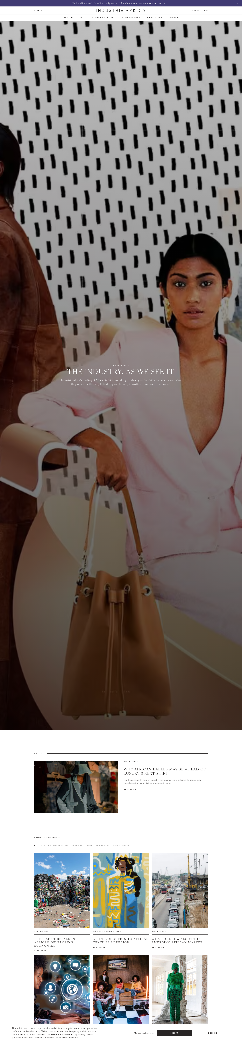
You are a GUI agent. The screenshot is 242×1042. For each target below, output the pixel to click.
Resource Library (103, 18)
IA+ (81, 18)
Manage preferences (143, 1033)
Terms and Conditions (62, 1034)
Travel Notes (121, 845)
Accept (174, 1033)
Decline (212, 1033)
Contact (174, 18)
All (36, 845)
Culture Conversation (54, 845)
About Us (67, 18)
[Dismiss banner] (237, 3)
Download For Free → (152, 3)
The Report (103, 845)
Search (38, 10)
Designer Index (131, 18)
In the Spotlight (82, 845)
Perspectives (155, 18)
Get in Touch (200, 10)
